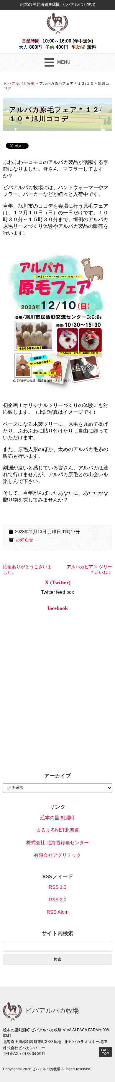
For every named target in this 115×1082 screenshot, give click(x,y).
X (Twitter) (57, 582)
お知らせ (24, 539)
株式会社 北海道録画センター (57, 842)
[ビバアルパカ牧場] (57, 22)
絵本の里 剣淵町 (57, 817)
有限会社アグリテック (57, 855)
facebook (57, 608)
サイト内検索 (57, 933)
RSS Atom (57, 912)
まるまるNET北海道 (57, 829)
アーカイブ (57, 776)
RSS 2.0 (57, 899)
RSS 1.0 (57, 887)
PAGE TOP (105, 1051)
